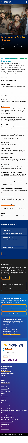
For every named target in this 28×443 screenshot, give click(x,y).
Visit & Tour (14, 310)
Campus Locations (7, 355)
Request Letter (5, 142)
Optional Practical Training (7, 196)
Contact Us (5, 356)
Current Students (5, 84)
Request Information (14, 313)
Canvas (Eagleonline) (5, 391)
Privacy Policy (4, 412)
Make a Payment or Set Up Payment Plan (11, 117)
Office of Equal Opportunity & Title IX (9, 419)
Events (3, 380)
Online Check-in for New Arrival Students (11, 188)
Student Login (4, 389)
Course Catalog (4, 395)
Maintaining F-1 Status (6, 157)
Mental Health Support (6, 405)
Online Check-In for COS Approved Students (12, 181)
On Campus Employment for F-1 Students (11, 172)
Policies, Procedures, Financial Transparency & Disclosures (14, 410)
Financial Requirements (7, 164)
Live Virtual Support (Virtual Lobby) (12, 334)
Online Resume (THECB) (6, 422)
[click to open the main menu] (26, 2)
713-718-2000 (8, 349)
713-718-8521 (8, 288)
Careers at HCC (5, 402)
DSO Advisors (4, 92)
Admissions (4, 368)
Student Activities (5, 148)
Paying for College (7, 327)
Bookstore (3, 398)
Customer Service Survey (6, 417)
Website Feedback (5, 429)
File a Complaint (4, 426)
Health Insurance (5, 107)
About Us (3, 375)
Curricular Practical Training (8, 205)
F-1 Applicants (4, 77)
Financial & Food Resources (10, 329)
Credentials (4, 132)
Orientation (4, 99)
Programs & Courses (6, 366)
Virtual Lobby (5, 278)
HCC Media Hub (5, 382)
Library (2, 400)
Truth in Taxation (5, 424)
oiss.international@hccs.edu (11, 287)
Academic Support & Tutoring (10, 331)
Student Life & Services (7, 33)
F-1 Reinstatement (5, 213)
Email (2, 393)
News (3, 253)
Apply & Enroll (14, 306)
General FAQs (4, 124)
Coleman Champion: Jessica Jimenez (10, 239)
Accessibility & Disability (6, 415)
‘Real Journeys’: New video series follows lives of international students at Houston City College (13, 233)
